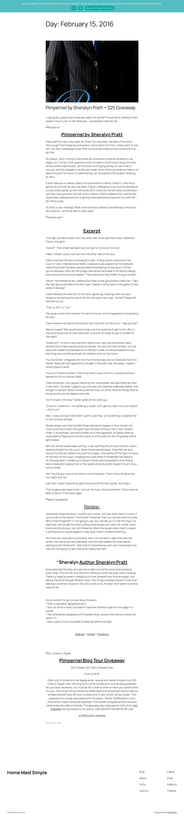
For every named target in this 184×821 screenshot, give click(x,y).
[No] (180, 6)
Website (80, 634)
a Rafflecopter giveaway (92, 715)
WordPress (172, 812)
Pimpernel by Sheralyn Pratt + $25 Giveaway (91, 107)
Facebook (103, 634)
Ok (74, 8)
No (80, 8)
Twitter (91, 634)
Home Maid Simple (27, 772)
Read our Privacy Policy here (99, 8)
